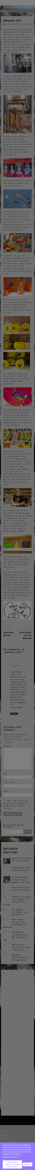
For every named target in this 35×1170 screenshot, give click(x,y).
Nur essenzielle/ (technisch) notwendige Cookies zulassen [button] (12, 1164)
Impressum (16, 1154)
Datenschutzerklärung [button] (10, 1157)
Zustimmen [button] (27, 1164)
